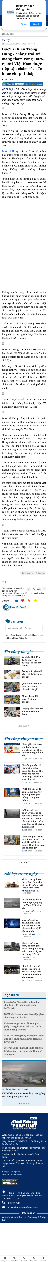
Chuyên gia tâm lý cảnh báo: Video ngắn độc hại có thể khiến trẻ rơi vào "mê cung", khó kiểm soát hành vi (32, 772)
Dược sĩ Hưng (10, 151)
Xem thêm (23, 725)
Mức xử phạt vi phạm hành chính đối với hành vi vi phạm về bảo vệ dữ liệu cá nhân (31, 925)
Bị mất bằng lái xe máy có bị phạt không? (31, 699)
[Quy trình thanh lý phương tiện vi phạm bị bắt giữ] (12, 687)
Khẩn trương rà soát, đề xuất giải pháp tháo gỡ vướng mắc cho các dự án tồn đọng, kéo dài (33, 949)
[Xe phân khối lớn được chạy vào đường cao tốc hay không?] (12, 660)
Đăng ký (36, 24)
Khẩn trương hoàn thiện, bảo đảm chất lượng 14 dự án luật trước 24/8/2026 (32, 883)
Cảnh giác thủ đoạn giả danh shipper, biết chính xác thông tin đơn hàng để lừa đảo (33, 750)
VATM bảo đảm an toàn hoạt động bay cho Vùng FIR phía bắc (32, 903)
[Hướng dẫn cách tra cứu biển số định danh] (12, 712)
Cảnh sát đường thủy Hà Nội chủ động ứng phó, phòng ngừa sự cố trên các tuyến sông (24, 1038)
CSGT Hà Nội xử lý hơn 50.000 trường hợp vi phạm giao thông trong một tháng (32, 795)
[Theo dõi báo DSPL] (24, 84)
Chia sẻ (43, 1261)
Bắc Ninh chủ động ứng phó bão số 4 (22, 1093)
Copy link (14, 1261)
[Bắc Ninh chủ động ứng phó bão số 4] (24, 1074)
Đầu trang (27, 1213)
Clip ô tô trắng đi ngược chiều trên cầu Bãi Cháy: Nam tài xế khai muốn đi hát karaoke (32, 972)
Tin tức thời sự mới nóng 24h (16, 1089)
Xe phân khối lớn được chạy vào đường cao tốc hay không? (31, 661)
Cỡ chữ (24, 1261)
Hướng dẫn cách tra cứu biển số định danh (32, 711)
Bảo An (9, 79)
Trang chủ (5, 1261)
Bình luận (33, 1261)
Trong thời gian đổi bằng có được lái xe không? (32, 674)
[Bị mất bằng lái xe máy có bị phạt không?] (12, 699)
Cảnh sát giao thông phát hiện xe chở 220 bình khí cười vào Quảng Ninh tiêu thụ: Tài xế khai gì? (33, 842)
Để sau (24, 24)
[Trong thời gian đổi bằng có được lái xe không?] (12, 674)
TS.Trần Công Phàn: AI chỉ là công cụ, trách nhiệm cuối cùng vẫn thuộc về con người (23, 1051)
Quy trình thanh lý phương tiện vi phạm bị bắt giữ (32, 686)
